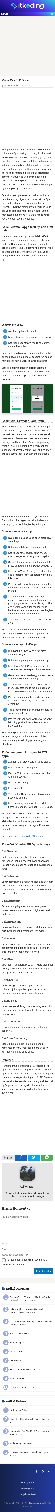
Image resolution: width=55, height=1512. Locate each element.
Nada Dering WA (17, 1342)
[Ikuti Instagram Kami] (42, 1471)
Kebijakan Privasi (27, 1494)
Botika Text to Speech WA (22, 1387)
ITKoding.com (34, 1503)
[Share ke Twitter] (34, 1158)
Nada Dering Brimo (19, 1410)
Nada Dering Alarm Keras (22, 1443)
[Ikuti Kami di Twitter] (48, 1471)
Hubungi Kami (27, 1482)
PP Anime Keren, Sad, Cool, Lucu (25, 1369)
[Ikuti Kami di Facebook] (36, 1471)
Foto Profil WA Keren (19, 1333)
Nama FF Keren (17, 1378)
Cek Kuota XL (16, 1360)
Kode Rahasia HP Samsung (29, 836)
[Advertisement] (27, 47)
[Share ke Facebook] (21, 1158)
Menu (4, 14)
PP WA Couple (16, 1351)
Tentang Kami (27, 1488)
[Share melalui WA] (47, 1158)
